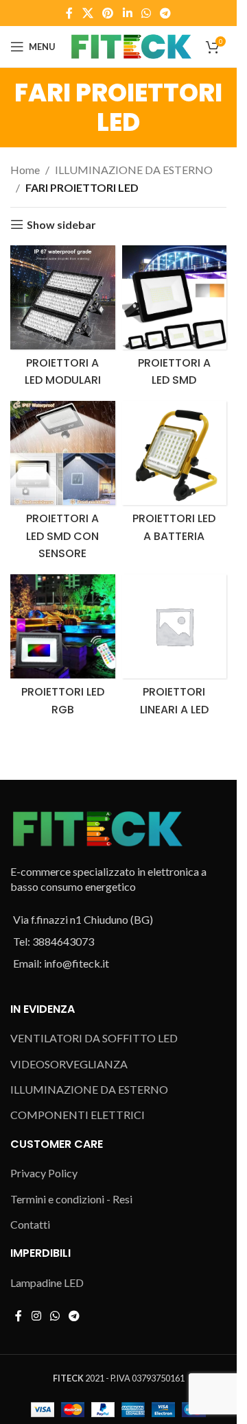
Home (25, 169)
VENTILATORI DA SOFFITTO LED (94, 1037)
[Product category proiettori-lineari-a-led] (174, 648)
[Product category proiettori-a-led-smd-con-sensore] (62, 484)
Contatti (30, 1224)
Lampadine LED (47, 1282)
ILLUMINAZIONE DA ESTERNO (134, 169)
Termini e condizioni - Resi (71, 1198)
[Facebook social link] (69, 13)
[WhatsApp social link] (146, 13)
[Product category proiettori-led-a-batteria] (174, 475)
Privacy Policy (44, 1172)
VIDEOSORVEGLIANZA (69, 1063)
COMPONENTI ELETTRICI (77, 1114)
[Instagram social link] (36, 1315)
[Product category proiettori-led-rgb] (62, 648)
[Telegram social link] (165, 13)
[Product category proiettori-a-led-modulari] (62, 319)
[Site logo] (130, 44)
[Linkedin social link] (127, 13)
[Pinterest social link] (108, 13)
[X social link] (87, 13)
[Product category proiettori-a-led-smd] (174, 319)
